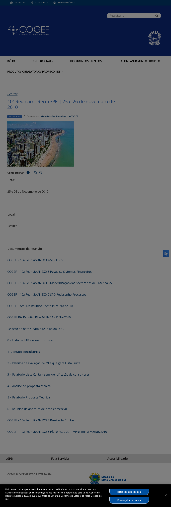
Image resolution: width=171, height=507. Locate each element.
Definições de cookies (129, 491)
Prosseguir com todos (129, 500)
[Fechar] (165, 495)
